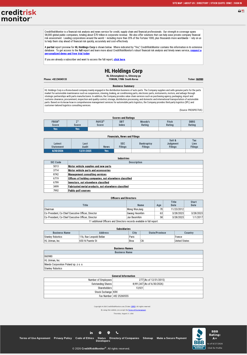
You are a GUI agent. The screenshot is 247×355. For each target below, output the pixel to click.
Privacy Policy (63, 338)
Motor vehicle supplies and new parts (89, 166)
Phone (117, 332)
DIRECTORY (202, 3)
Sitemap (148, 338)
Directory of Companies (124, 338)
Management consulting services (87, 174)
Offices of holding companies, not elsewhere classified (100, 178)
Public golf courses (79, 190)
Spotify (100, 332)
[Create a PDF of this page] (242, 11)
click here (119, 59)
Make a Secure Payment (172, 338)
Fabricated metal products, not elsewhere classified (98, 186)
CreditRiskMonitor (93, 348)
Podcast (109, 332)
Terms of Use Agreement (137, 310)
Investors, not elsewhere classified (88, 182)
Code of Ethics (84, 338)
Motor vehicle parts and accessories (89, 170)
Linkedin (91, 332)
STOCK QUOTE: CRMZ (221, 3)
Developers (103, 341)
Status (102, 338)
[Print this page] (239, 11)
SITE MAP (177, 3)
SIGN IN (238, 3)
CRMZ (133, 307)
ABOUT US (189, 3)
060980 (199, 79)
